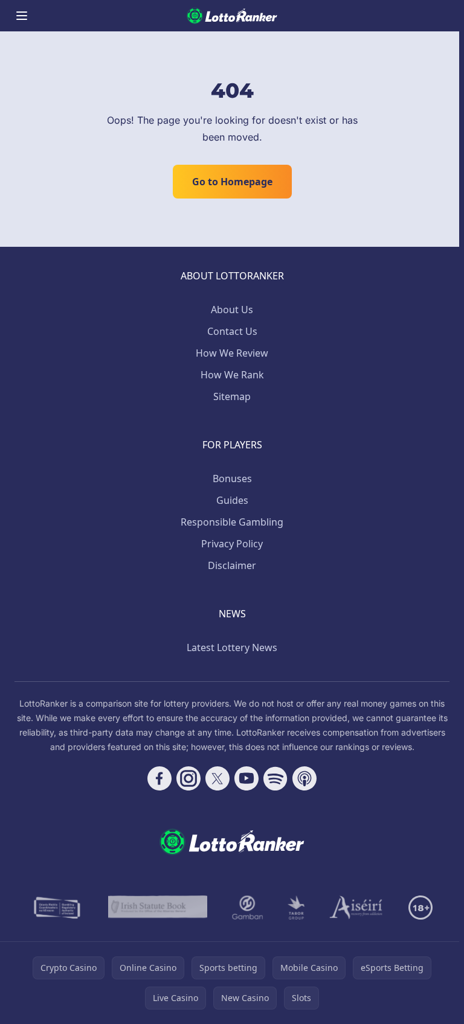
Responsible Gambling (232, 522)
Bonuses (232, 478)
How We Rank (232, 374)
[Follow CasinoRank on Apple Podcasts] (304, 778)
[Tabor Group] (296, 907)
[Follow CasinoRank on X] (217, 778)
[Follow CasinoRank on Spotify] (275, 778)
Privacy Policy (232, 543)
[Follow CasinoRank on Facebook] (159, 778)
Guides (232, 500)
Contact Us (232, 331)
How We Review (232, 353)
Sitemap (232, 396)
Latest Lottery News (232, 647)
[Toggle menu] (22, 16)
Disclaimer (232, 565)
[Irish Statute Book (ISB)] (158, 907)
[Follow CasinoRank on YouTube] (246, 778)
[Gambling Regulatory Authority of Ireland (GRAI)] (58, 907)
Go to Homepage (232, 181)
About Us (232, 309)
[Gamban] (247, 907)
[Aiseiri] (356, 907)
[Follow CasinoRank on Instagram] (188, 778)
